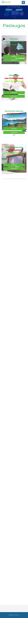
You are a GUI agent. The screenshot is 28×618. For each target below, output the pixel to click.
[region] (14, 223)
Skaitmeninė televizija (13, 113)
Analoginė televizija (14, 150)
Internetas (13, 78)
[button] (14, 49)
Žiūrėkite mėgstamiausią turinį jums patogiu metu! (14, 41)
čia (13, 173)
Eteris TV (18, 615)
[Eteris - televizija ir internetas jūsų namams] (6, 3)
